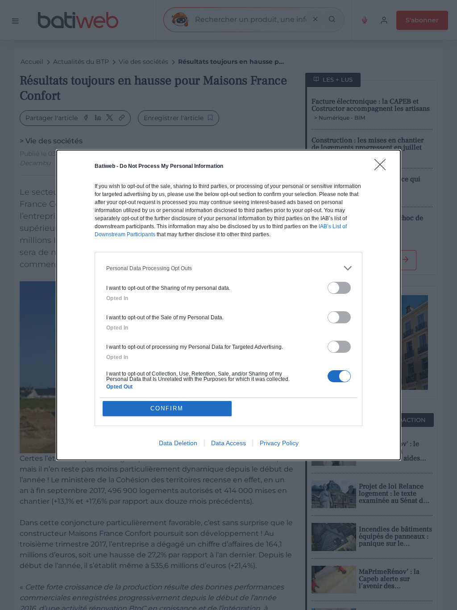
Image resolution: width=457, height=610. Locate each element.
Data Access (228, 443)
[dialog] (228, 305)
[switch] (339, 288)
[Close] (382, 167)
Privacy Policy (279, 443)
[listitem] (228, 268)
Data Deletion (178, 443)
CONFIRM (166, 408)
